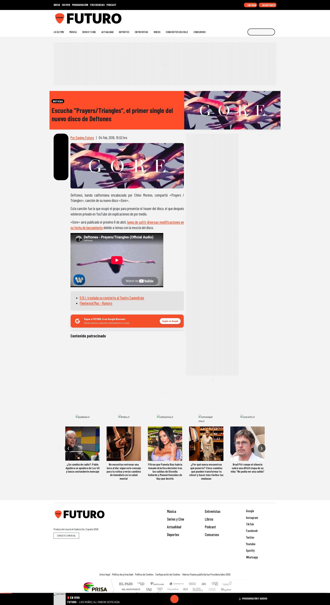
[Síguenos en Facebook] (252, 17)
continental (185, 589)
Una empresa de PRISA (95, 587)
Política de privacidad (122, 574)
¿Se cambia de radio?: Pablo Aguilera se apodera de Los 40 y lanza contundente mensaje (83, 468)
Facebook (251, 531)
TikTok (249, 524)
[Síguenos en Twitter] (258, 17)
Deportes (124, 32)
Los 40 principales (142, 584)
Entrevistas (141, 32)
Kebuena (228, 589)
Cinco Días (172, 589)
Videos (156, 32)
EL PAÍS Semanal (195, 589)
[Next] (191, 599)
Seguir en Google (170, 321)
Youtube (250, 544)
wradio (159, 589)
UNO (149, 589)
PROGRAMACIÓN (80, 4)
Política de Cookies (144, 574)
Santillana (158, 584)
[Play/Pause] (174, 599)
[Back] (158, 599)
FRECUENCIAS (97, 4)
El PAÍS (126, 584)
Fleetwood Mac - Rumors (96, 303)
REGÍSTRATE (269, 5)
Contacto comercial (66, 535)
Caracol (227, 584)
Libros (209, 519)
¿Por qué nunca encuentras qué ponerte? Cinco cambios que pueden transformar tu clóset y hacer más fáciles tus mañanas (206, 471)
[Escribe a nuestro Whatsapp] (274, 17)
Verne (205, 589)
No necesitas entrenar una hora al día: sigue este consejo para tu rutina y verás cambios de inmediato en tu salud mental (124, 471)
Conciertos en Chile (177, 32)
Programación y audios (254, 598)
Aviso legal (105, 574)
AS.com (203, 584)
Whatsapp (251, 557)
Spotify (250, 550)
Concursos (200, 32)
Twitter (249, 537)
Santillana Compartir (176, 584)
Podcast (210, 527)
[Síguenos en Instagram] (241, 17)
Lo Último (59, 32)
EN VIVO (66, 4)
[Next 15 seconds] (183, 599)
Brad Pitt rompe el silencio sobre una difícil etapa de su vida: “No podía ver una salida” (247, 468)
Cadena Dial (215, 589)
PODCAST (111, 4)
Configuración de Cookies (167, 574)
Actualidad (107, 32)
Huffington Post (130, 589)
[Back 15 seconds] (166, 599)
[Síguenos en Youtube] (263, 17)
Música (73, 32)
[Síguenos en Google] (236, 17)
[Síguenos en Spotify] (269, 17)
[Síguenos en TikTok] (247, 17)
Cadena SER (192, 584)
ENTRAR (251, 5)
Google (249, 511)
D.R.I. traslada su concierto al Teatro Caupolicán (112, 297)
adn (214, 584)
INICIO (57, 4)
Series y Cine (89, 32)
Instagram (251, 518)
